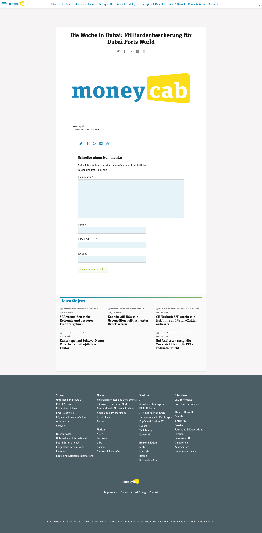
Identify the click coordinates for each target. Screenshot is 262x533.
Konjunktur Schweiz (67, 408)
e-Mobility (180, 421)
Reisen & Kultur (197, 4)
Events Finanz (105, 417)
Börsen (101, 447)
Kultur (142, 447)
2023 (68, 522)
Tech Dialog (145, 430)
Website (82, 254)
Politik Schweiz (65, 404)
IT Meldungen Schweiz (152, 413)
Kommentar (85, 177)
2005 (186, 522)
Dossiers (213, 4)
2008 (165, 522)
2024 (62, 522)
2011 (145, 522)
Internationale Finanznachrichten (115, 408)
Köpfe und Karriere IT (151, 421)
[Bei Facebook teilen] (124, 51)
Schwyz (60, 426)
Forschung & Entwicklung (189, 429)
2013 (133, 522)
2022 (74, 522)
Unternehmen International (71, 438)
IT (111, 4)
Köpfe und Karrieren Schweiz (72, 417)
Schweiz (55, 4)
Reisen (143, 456)
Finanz (92, 4)
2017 (107, 522)
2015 (120, 522)
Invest (100, 421)
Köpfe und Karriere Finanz (111, 413)
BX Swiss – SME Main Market (113, 404)
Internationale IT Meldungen (155, 417)
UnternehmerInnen (185, 451)
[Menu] (4, 4)
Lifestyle (144, 451)
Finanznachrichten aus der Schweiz (117, 400)
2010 (152, 522)
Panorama (61, 451)
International (63, 434)
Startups (102, 4)
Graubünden (63, 421)
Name (82, 225)
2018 (100, 522)
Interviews (80, 4)
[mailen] (143, 51)
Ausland (66, 4)
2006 (179, 522)
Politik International (67, 443)
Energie (179, 416)
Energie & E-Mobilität (153, 4)
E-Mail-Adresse (87, 239)
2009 (158, 522)
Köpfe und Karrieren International (75, 456)
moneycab (79, 126)
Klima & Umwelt (177, 4)
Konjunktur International (70, 447)
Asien (100, 434)
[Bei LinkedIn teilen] (137, 51)
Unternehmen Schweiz (68, 400)
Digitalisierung (147, 408)
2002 (206, 522)
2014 (126, 522)
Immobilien (181, 443)
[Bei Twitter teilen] (118, 51)
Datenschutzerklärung (133, 492)
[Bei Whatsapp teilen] (131, 51)
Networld (144, 434)
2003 (199, 522)
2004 (192, 522)
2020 (87, 522)
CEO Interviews (183, 400)
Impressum (110, 492)
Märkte (101, 429)
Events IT (144, 426)
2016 (113, 522)
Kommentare (182, 447)
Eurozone (102, 438)
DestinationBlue (148, 460)
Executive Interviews (187, 404)
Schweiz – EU (182, 438)
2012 (139, 522)
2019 (94, 522)
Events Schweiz (65, 413)
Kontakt (153, 492)
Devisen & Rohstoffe (108, 451)
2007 (172, 522)
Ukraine (179, 434)
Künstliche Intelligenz (127, 4)
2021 (81, 522)
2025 (55, 522)
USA (99, 443)
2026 (49, 522)
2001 (212, 522)
